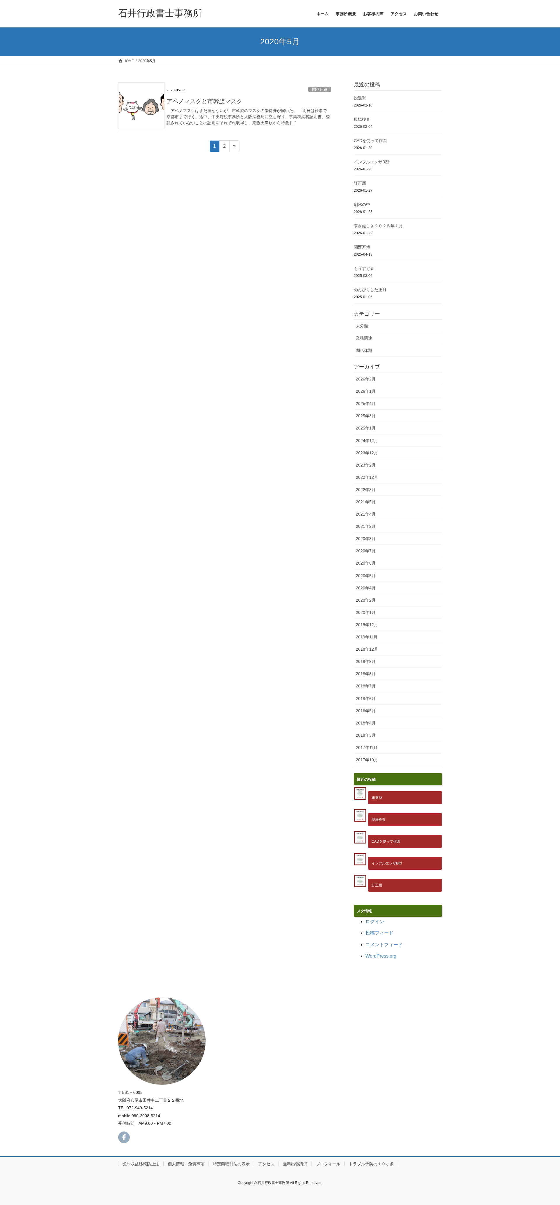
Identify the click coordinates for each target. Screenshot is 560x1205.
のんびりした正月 (370, 289)
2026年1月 (366, 391)
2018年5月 (366, 710)
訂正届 (360, 183)
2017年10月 (367, 759)
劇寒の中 (362, 204)
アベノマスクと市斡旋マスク (204, 101)
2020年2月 (366, 600)
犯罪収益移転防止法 (141, 1164)
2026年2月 (366, 379)
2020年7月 (366, 551)
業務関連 (364, 338)
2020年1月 (366, 612)
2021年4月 (366, 514)
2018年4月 (366, 723)
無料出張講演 (295, 1164)
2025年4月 (366, 403)
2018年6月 (366, 698)
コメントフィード (384, 944)
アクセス (266, 1164)
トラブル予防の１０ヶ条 (371, 1164)
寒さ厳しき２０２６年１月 (378, 225)
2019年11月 (366, 637)
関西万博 (362, 247)
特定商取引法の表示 (231, 1164)
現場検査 (362, 119)
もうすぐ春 (364, 268)
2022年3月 (366, 489)
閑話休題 (319, 89)
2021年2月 (366, 526)
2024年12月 (367, 440)
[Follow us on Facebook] (124, 1137)
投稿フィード (379, 932)
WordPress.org (380, 955)
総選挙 (360, 98)
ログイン (374, 921)
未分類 (362, 326)
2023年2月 (366, 465)
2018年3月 (366, 735)
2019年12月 (367, 624)
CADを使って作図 (370, 140)
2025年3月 (366, 415)
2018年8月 (366, 673)
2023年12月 (367, 452)
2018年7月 (366, 686)
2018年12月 (367, 649)
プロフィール (328, 1164)
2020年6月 (366, 563)
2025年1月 (366, 428)
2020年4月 (366, 588)
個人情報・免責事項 (186, 1164)
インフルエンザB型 (371, 162)
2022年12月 (367, 477)
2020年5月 (366, 575)
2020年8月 (366, 538)
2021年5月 (366, 502)
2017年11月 (366, 747)
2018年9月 (366, 661)
